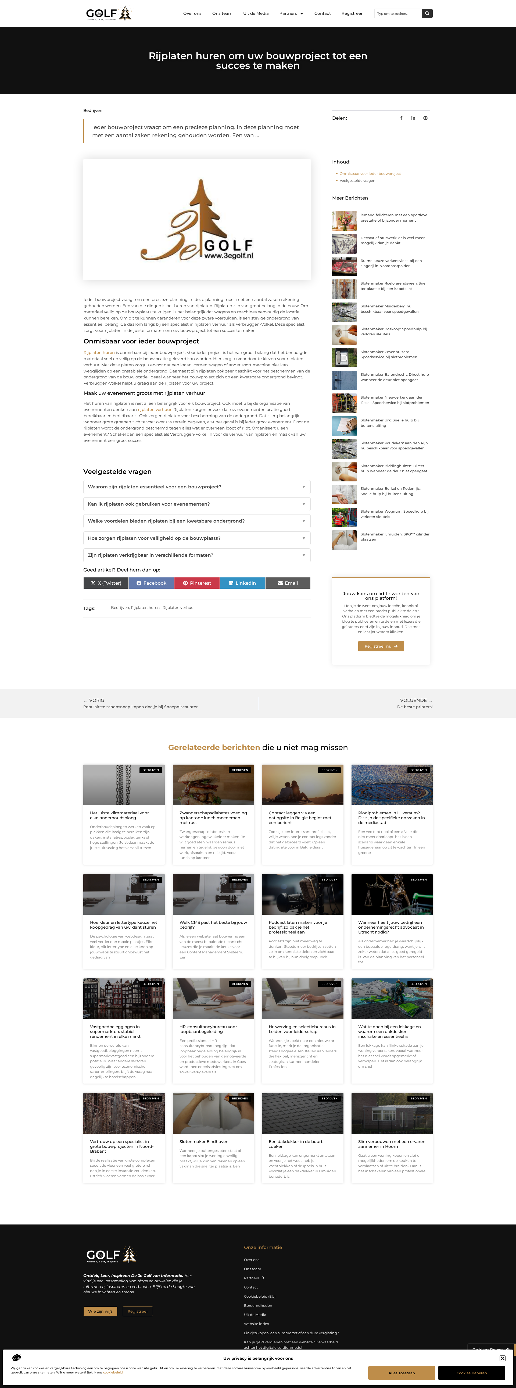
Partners (288, 13)
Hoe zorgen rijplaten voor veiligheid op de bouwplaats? (197, 538)
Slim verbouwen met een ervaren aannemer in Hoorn (391, 1144)
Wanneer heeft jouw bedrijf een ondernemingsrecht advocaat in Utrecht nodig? (391, 927)
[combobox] (398, 13)
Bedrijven (92, 110)
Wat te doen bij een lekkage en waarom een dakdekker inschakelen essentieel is (389, 1031)
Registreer (352, 13)
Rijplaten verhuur (179, 607)
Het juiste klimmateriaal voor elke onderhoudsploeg (119, 815)
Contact (322, 13)
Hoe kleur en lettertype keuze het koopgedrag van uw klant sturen (123, 925)
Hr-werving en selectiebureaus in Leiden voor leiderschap (302, 1029)
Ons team (222, 13)
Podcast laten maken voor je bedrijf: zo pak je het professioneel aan (298, 927)
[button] (502, 1358)
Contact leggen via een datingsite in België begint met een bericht (300, 817)
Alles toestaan (402, 1373)
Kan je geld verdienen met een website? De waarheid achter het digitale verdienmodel (291, 1345)
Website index (256, 1324)
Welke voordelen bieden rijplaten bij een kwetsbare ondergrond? (197, 521)
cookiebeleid (113, 1372)
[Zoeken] (427, 13)
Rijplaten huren (99, 352)
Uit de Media (256, 13)
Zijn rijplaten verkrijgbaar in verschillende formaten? (197, 555)
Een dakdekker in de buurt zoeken (295, 1144)
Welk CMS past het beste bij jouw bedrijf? (213, 925)
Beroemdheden (258, 1305)
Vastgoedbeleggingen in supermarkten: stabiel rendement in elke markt (115, 1031)
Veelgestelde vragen (357, 180)
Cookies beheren (472, 1373)
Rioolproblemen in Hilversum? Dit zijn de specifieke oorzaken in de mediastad (391, 817)
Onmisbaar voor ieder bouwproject (370, 173)
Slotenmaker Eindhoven (204, 1141)
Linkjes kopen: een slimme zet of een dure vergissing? (291, 1333)
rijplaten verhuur (154, 409)
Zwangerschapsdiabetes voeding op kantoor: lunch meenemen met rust (213, 817)
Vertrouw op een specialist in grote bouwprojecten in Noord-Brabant (122, 1146)
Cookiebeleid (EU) (259, 1296)
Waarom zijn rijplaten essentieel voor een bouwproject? (197, 486)
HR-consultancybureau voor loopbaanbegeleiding (208, 1029)
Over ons (192, 13)
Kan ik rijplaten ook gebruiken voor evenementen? (197, 504)
